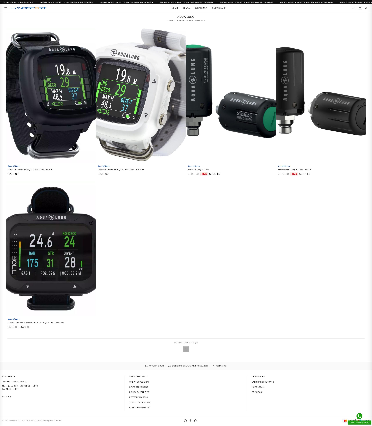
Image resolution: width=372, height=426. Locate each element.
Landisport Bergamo (263, 382)
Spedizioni (257, 392)
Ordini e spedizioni (139, 382)
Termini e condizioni (139, 402)
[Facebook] (195, 420)
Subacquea (201, 8)
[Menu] (6, 8)
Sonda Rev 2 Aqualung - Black (294, 170)
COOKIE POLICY (55, 421)
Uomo (175, 8)
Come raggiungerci (139, 407)
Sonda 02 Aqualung (198, 170)
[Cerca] (354, 8)
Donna (186, 8)
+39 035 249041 (18, 382)
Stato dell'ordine (138, 387)
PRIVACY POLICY (41, 421)
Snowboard (219, 8)
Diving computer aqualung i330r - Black (30, 170)
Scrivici (6, 397)
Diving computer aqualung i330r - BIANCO (121, 170)
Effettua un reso (138, 397)
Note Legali (258, 387)
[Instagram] (185, 420)
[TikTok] (190, 420)
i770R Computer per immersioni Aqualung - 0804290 (36, 323)
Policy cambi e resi (139, 392)
